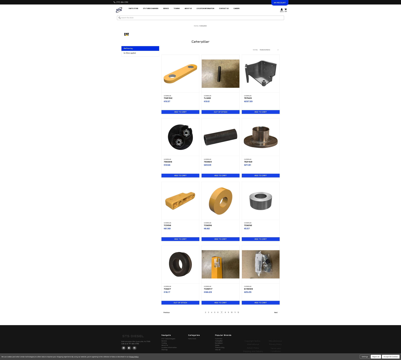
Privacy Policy (275, 344)
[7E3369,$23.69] (220, 137)
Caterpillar (219, 341)
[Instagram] (134, 348)
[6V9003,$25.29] (261, 264)
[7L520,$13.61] (220, 73)
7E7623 (248, 98)
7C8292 (248, 225)
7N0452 (168, 98)
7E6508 (168, 162)
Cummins (218, 339)
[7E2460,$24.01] (261, 137)
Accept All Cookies (391, 357)
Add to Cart (180, 112)
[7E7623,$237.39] (261, 73)
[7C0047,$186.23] (220, 264)
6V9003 (248, 289)
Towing (164, 343)
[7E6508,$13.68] (180, 137)
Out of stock (220, 112)
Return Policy (253, 348)
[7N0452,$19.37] (180, 73)
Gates (217, 345)
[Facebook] (129, 348)
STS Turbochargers (168, 339)
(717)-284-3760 (122, 2)
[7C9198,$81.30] (180, 201)
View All (217, 350)
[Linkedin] (123, 348)
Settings (365, 357)
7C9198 (167, 225)
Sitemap (164, 350)
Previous (166, 312)
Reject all (375, 357)
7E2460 (248, 162)
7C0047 (208, 289)
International (253, 344)
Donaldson (219, 343)
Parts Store (192, 339)
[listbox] (269, 49)
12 (238, 312)
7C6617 (167, 289)
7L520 (207, 98)
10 (231, 312)
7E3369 (208, 162)
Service (164, 341)
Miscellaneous (275, 341)
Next (276, 312)
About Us (164, 345)
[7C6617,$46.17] (180, 264)
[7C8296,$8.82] (220, 201)
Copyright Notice (253, 341)
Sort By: (255, 50)
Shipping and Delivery (253, 351)
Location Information (169, 347)
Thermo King (219, 347)
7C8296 (208, 225)
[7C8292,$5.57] (261, 201)
